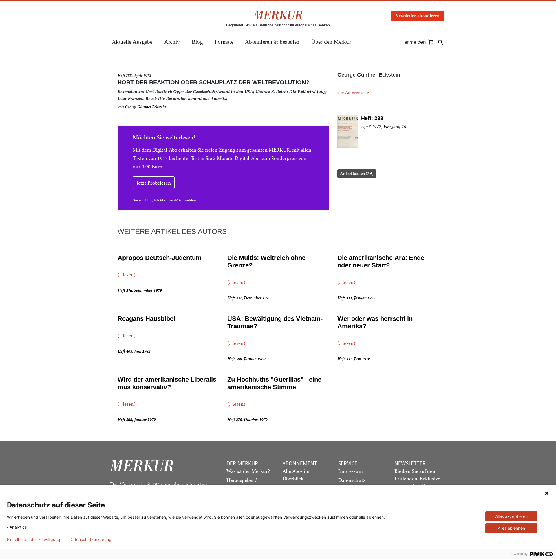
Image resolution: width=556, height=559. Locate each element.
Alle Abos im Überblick (296, 474)
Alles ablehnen (511, 528)
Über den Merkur (331, 42)
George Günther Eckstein (145, 107)
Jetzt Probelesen (153, 182)
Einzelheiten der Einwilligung (33, 539)
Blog (197, 42)
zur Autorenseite (353, 92)
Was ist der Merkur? (248, 471)
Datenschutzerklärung (90, 539)
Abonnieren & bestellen (272, 42)
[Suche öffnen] (440, 42)
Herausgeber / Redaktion (241, 483)
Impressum (350, 471)
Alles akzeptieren (511, 516)
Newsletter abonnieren (417, 15)
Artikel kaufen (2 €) (357, 173)
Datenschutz (351, 480)
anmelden (415, 42)
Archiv (172, 42)
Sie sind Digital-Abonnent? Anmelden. (165, 200)
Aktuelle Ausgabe (132, 42)
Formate (224, 42)
